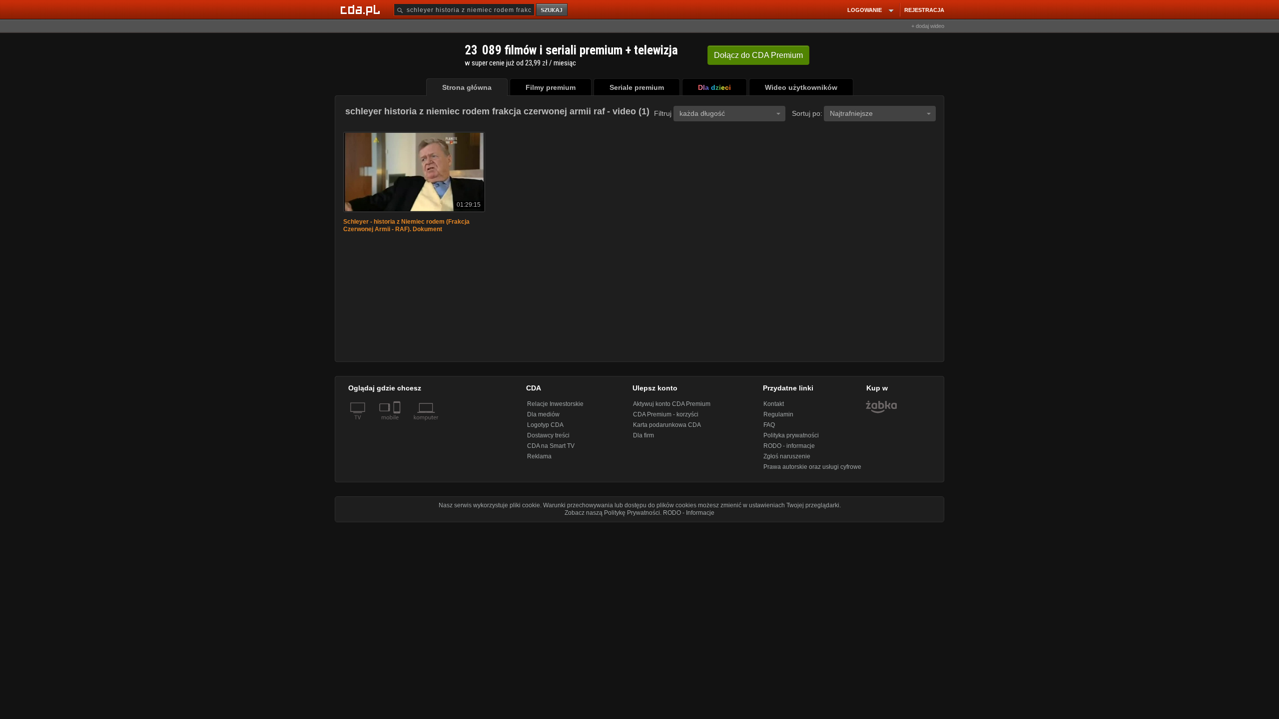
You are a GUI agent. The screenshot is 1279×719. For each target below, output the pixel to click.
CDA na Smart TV (551, 445)
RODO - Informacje (688, 512)
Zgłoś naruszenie (786, 456)
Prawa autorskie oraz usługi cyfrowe (812, 466)
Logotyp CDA (545, 424)
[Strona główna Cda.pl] (362, 9)
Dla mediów (543, 414)
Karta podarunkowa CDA (667, 424)
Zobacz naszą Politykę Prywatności (612, 512)
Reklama (539, 456)
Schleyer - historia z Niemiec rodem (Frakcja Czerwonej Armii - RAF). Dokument (406, 225)
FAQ (769, 424)
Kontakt (773, 403)
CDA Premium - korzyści (665, 414)
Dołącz (758, 55)
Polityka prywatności (791, 435)
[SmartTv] (398, 423)
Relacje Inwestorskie (555, 403)
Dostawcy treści (548, 435)
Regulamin (778, 414)
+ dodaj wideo (927, 26)
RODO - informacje (789, 445)
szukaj (552, 10)
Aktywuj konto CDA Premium (671, 403)
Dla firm (643, 435)
